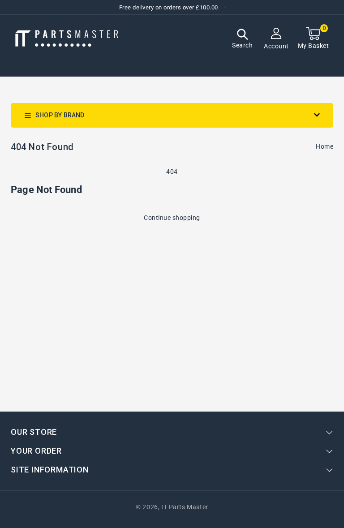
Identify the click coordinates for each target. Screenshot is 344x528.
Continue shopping (172, 217)
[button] (242, 40)
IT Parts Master (184, 507)
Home (324, 146)
